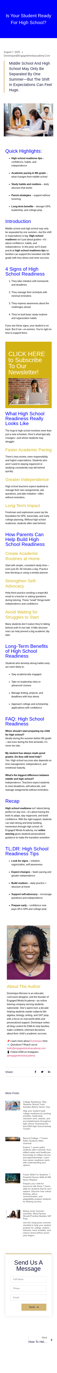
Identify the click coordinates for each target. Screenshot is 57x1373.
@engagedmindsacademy (21, 1055)
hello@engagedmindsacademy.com (26, 1048)
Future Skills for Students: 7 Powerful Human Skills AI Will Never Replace (37, 1177)
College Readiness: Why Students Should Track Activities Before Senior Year (36, 1104)
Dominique (36, 1041)
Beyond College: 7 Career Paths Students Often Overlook (35, 1141)
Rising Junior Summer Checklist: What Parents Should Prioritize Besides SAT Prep (37, 1215)
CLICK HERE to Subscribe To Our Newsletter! (26, 363)
